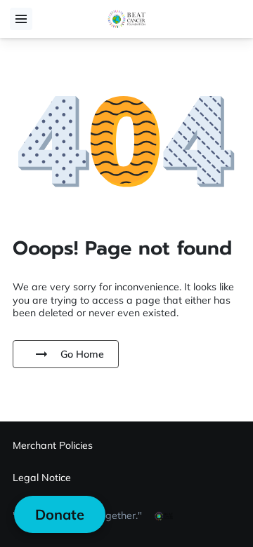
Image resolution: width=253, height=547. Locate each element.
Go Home (82, 354)
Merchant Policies (53, 445)
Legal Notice (42, 477)
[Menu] (21, 19)
